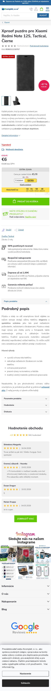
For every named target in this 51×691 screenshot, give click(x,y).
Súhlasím (25, 683)
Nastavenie (25, 673)
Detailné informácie (10, 135)
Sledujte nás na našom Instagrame (26, 540)
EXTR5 (31, 180)
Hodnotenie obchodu (25, 428)
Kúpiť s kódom (25, 185)
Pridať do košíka (27, 201)
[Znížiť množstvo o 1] (47, 193)
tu (13, 667)
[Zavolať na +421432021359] (31, 9)
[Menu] (47, 9)
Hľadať (43, 15)
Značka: (8, 236)
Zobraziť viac (25, 518)
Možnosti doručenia (14, 149)
